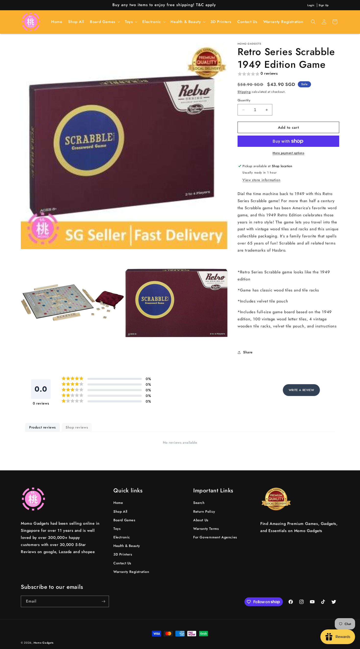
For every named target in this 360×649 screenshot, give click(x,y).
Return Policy (204, 511)
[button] (104, 21)
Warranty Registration (131, 571)
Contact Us (122, 562)
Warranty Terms (206, 528)
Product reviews (42, 427)
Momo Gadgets (44, 643)
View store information (261, 179)
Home (118, 502)
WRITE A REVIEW (301, 390)
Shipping (244, 92)
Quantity (244, 100)
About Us (200, 519)
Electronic (121, 537)
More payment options (288, 153)
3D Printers (122, 554)
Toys (116, 528)
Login (310, 5)
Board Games (124, 519)
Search (199, 502)
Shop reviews (77, 427)
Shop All (120, 511)
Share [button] (248, 352)
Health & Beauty (126, 545)
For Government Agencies (215, 537)
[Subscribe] (103, 601)
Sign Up (324, 5)
